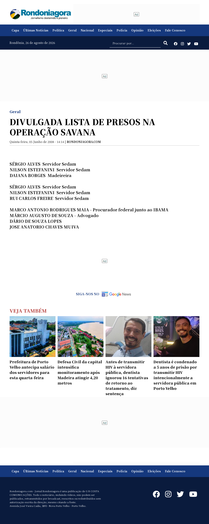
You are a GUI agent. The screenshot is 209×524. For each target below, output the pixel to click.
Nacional (87, 30)
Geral (72, 30)
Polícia (122, 30)
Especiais (105, 30)
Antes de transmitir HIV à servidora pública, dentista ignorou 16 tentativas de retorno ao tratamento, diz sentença (127, 377)
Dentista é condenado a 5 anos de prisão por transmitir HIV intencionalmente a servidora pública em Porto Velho (175, 375)
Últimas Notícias (35, 30)
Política (58, 30)
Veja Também (28, 310)
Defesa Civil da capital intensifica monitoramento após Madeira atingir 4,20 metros (80, 372)
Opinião (137, 30)
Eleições (154, 30)
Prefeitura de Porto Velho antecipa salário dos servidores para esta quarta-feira (32, 369)
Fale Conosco (175, 30)
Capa (15, 30)
